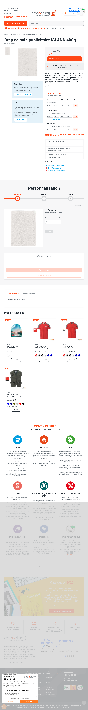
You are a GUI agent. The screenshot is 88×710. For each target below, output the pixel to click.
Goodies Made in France (38, 689)
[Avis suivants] (82, 646)
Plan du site (64, 705)
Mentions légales (55, 705)
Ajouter (49, 231)
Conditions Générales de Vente (38, 705)
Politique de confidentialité (20, 705)
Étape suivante (44, 270)
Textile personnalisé (15, 34)
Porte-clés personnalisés (39, 673)
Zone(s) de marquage (54, 168)
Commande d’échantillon (23, 94)
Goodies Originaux (48, 673)
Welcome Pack (38, 695)
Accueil (6, 34)
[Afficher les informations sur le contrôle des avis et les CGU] (53, 649)
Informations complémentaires (56, 86)
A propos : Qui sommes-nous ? (15, 662)
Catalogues (53, 28)
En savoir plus (44, 567)
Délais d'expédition (65, 66)
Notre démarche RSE (76, 705)
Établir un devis (20, 120)
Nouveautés (12, 28)
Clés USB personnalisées (40, 683)
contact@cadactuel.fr (52, 135)
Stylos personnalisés (29, 673)
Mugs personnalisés (39, 678)
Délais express (40, 28)
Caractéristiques (13, 293)
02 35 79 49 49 (78, 134)
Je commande (54, 59)
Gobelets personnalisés (50, 683)
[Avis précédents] (56, 646)
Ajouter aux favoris (54, 54)
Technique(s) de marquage (56, 165)
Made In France (26, 28)
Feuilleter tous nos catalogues (62, 611)
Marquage (78, 205)
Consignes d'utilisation (28, 293)
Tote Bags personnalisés (50, 688)
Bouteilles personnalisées (50, 678)
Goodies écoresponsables (51, 693)
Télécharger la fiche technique (57, 170)
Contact (8, 705)
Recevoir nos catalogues (61, 606)
